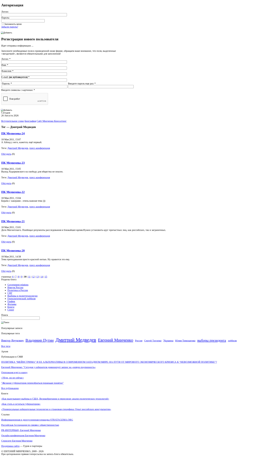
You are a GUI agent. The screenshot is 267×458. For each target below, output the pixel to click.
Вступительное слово (12, 121)
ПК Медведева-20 (13, 250)
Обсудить (6, 154)
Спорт (10, 309)
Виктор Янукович (12, 340)
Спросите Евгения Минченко (16, 440)
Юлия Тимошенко (185, 340)
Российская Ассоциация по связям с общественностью (30, 425)
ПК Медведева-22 (13, 192)
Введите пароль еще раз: (82, 83)
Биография (30, 121)
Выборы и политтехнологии (22, 296)
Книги (10, 307)
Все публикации (10, 388)
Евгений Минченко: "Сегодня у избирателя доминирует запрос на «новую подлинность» (48, 367)
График (11, 301)
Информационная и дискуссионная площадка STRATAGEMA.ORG (37, 419)
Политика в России (17, 290)
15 (46, 276)
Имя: (4, 65)
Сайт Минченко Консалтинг (52, 121)
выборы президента (211, 340)
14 (41, 276)
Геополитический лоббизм (21, 298)
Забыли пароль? (9, 26)
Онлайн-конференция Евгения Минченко (23, 435)
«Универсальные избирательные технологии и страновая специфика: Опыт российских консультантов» (56, 409)
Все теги (5, 346)
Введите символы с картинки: (18, 90)
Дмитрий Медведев (17, 148)
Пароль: (5, 17)
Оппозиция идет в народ (14, 372)
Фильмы (11, 304)
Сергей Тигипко (152, 340)
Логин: (5, 11)
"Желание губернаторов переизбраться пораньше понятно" (32, 383)
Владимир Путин (39, 340)
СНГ (9, 293)
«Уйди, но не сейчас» (12, 377)
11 (29, 276)
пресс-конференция (39, 148)
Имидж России (15, 287)
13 (37, 276)
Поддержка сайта (10, 446)
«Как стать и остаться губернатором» (20, 404)
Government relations (17, 284)
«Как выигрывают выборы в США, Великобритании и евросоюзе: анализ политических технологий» (55, 398)
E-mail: (15, 77)
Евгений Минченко (115, 340)
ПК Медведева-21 (13, 221)
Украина (168, 340)
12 (33, 276)
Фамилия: (7, 71)
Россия (138, 340)
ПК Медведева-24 (13, 133)
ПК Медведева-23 (13, 162)
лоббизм (232, 340)
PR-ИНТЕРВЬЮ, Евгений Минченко (21, 430)
